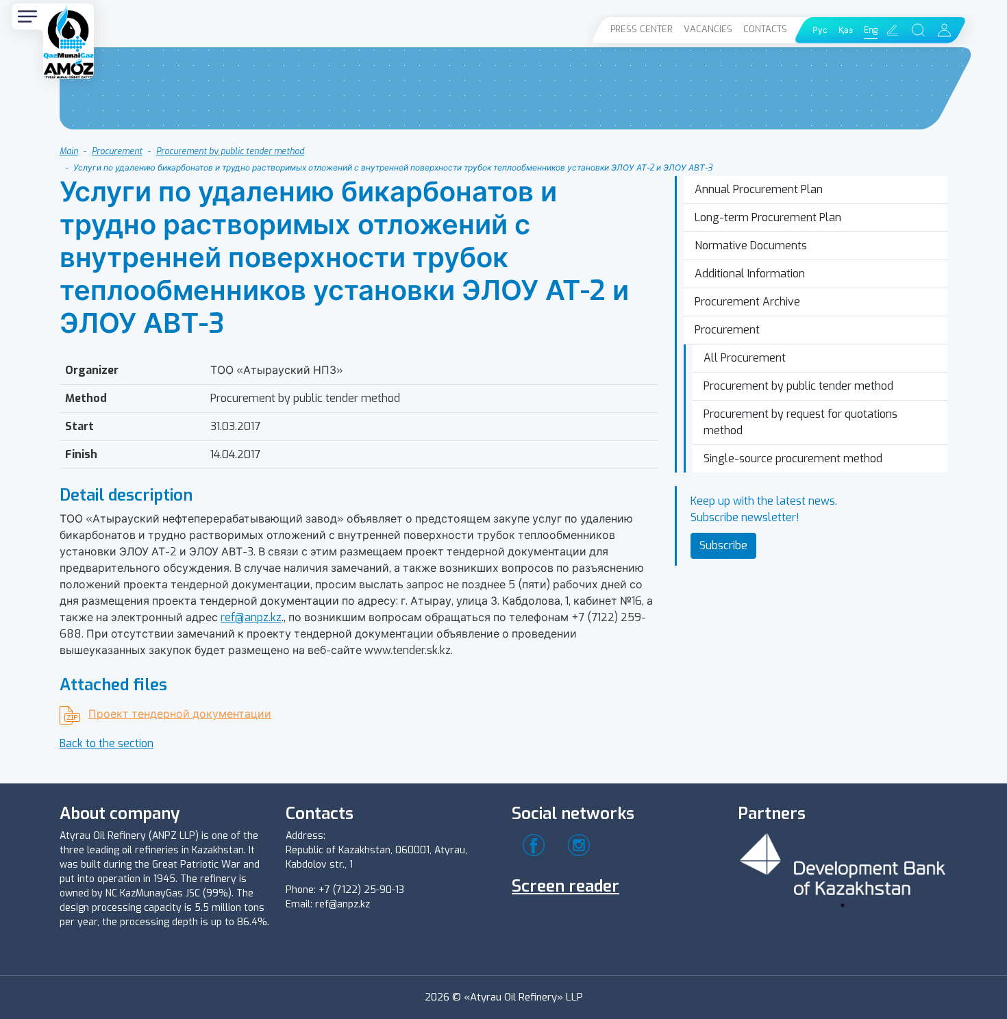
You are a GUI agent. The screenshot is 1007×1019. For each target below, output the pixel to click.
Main (69, 151)
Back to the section (106, 743)
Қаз (845, 30)
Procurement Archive (747, 301)
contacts (765, 29)
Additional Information (750, 273)
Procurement (117, 151)
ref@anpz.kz (251, 617)
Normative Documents (751, 245)
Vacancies (708, 29)
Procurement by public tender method (230, 151)
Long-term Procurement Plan (768, 217)
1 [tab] (842, 905)
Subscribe (723, 545)
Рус (820, 30)
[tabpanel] (842, 862)
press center (641, 29)
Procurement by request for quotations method (800, 422)
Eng (871, 30)
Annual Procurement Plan (759, 189)
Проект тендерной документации (179, 714)
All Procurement (745, 358)
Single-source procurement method (793, 458)
